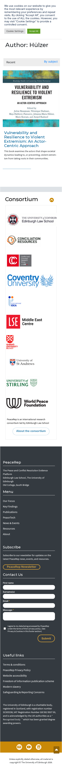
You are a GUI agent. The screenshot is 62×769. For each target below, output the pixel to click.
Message (8, 610)
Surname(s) (9, 592)
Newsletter (19, 747)
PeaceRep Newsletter (21, 566)
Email (6, 601)
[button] (51, 62)
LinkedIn (38, 747)
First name (8, 583)
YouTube (29, 747)
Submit (46, 638)
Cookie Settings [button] (14, 31)
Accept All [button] (33, 31)
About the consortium (31, 431)
